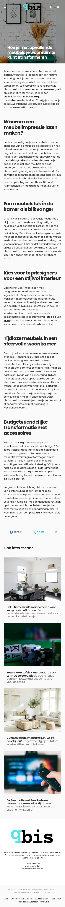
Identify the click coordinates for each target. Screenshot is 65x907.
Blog (6, 899)
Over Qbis (44, 902)
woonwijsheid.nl (32, 866)
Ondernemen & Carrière (21, 899)
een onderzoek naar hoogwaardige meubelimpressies (26, 96)
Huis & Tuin (56, 899)
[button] (5, 7)
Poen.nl (35, 892)
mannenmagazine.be (32, 868)
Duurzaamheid (42, 899)
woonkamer (11, 446)
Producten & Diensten (28, 902)
